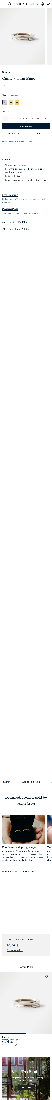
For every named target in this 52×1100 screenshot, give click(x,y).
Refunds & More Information (18, 871)
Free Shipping (10, 195)
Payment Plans (10, 209)
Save (37, 133)
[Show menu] (3, 4)
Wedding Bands (31, 782)
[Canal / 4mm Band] (26, 1003)
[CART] (48, 4)
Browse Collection (15, 949)
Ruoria (6, 782)
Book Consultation (18, 222)
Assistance (13, 133)
